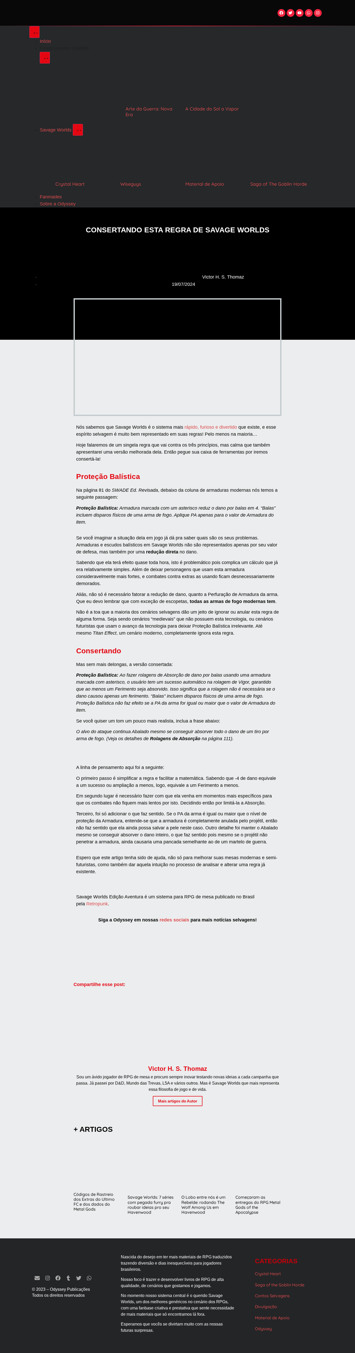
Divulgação (266, 1306)
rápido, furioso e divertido (211, 427)
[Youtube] (300, 13)
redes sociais (174, 919)
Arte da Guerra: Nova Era (149, 111)
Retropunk (97, 903)
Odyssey (263, 1328)
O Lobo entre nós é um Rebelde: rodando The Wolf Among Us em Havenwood (203, 1205)
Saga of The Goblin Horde (278, 184)
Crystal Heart (70, 184)
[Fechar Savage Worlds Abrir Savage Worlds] (78, 130)
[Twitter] (290, 13)
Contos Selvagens (272, 1295)
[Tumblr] (68, 1278)
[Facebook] (281, 13)
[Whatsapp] (309, 13)
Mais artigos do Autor (177, 1101)
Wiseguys (130, 184)
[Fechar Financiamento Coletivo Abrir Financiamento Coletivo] (45, 58)
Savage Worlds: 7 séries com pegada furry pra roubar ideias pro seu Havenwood (151, 1205)
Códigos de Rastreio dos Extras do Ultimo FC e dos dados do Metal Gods (94, 1202)
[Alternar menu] (34, 32)
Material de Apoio (204, 184)
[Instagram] (318, 13)
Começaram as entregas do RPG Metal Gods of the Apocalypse (257, 1205)
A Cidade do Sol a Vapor (212, 109)
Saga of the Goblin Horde (279, 1284)
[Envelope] (37, 1278)
